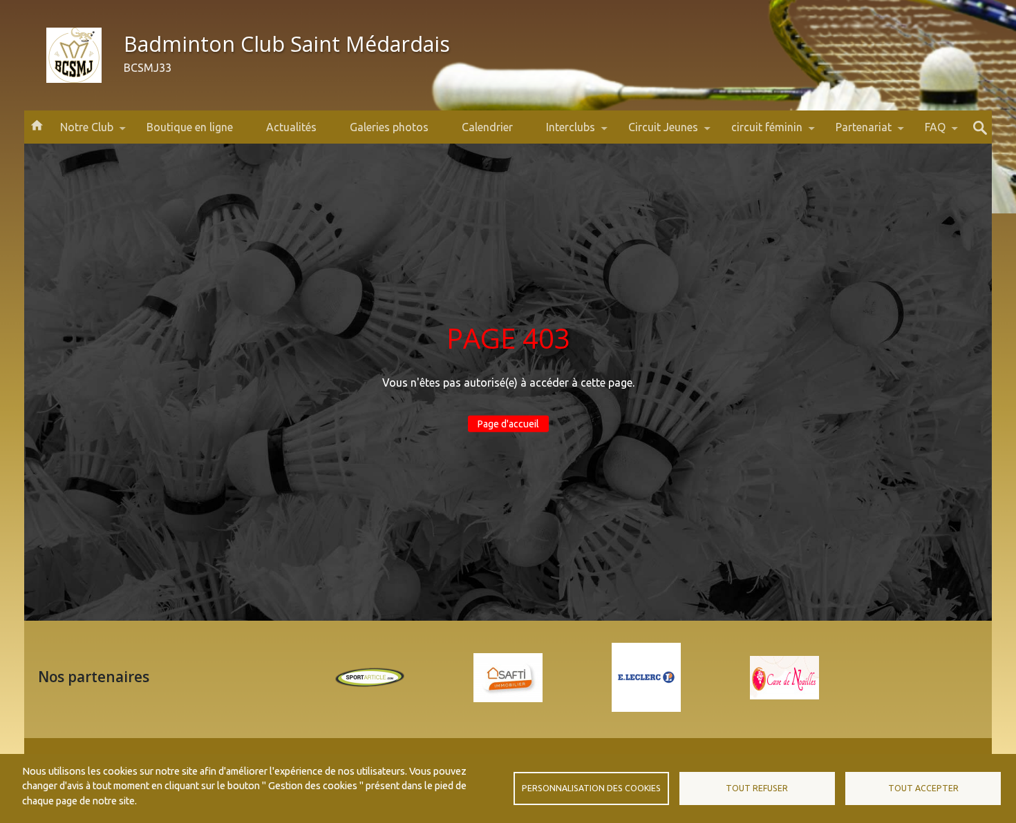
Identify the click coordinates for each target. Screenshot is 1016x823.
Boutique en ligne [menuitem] (190, 127)
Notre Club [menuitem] (78, 132)
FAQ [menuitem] (927, 132)
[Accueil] (74, 55)
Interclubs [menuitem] (562, 132)
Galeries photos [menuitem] (389, 127)
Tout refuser (757, 788)
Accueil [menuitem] (37, 124)
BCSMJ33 (147, 67)
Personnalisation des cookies (591, 788)
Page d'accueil (508, 423)
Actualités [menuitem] (291, 127)
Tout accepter (923, 788)
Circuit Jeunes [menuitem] (655, 132)
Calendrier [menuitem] (487, 127)
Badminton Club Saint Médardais (287, 44)
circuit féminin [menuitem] (758, 132)
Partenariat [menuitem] (855, 132)
